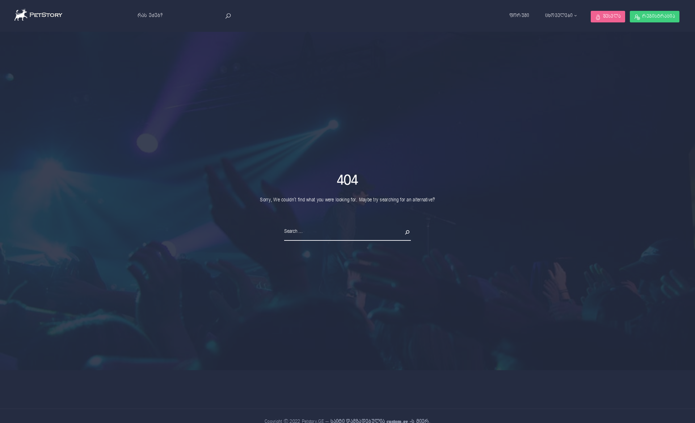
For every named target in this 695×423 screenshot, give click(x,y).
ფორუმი (519, 15)
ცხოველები (559, 15)
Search (404, 231)
